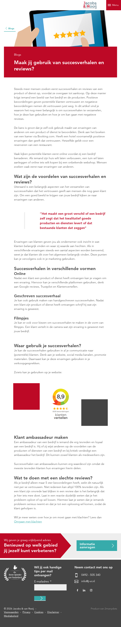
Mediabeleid (11, 616)
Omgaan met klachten (28, 521)
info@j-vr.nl (88, 581)
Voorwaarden (11, 612)
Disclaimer (53, 612)
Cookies (38, 612)
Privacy (26, 612)
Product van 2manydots (104, 608)
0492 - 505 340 (90, 575)
